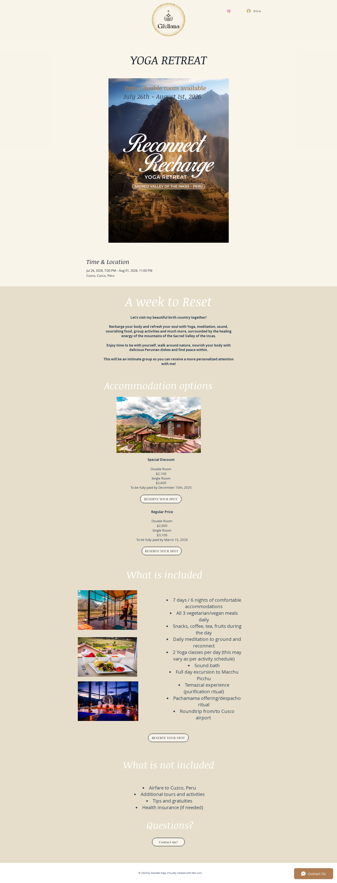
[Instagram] (229, 11)
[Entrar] (248, 11)
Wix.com (197, 873)
